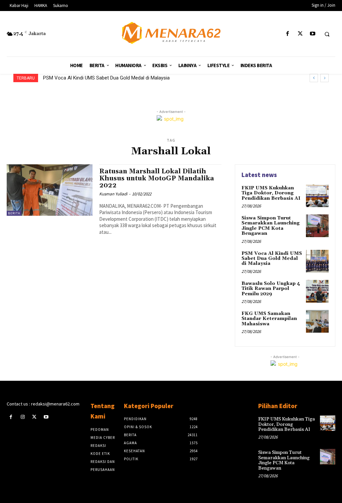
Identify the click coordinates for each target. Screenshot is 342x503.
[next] (324, 78)
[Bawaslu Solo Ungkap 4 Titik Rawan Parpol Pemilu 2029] (317, 291)
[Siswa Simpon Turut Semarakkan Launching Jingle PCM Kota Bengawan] (317, 225)
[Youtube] (312, 33)
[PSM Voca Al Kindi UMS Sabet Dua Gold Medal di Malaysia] (317, 261)
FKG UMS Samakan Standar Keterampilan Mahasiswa (269, 319)
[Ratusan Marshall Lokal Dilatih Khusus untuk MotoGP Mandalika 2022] (50, 190)
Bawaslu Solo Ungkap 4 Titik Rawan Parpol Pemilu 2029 (270, 289)
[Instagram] (22, 417)
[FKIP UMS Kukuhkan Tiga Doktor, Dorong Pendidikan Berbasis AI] (317, 195)
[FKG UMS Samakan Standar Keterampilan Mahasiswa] (317, 321)
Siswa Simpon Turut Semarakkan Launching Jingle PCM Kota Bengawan (270, 225)
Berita (14, 213)
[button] (327, 34)
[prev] (314, 78)
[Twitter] (300, 33)
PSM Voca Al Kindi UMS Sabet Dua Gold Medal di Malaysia (106, 78)
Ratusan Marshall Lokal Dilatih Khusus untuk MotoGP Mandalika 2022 (156, 178)
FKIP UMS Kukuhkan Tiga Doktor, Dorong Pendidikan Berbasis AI (270, 193)
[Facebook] (287, 33)
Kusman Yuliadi (113, 194)
